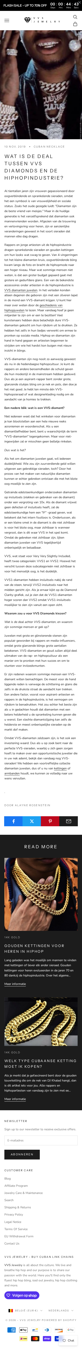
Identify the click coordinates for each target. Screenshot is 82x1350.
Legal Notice (12, 1222)
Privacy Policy (13, 1214)
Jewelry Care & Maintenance (23, 1193)
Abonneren (22, 1154)
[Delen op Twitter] (32, 821)
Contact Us (11, 1243)
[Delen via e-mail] (68, 821)
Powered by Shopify (59, 1320)
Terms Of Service (16, 1229)
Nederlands (59, 1310)
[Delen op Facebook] (13, 821)
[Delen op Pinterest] (50, 821)
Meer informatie (15, 984)
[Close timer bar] (79, 2)
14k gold (12, 937)
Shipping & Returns (17, 1207)
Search (9, 1200)
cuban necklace (49, 146)
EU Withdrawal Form (18, 1236)
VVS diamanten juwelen (20, 290)
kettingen (60, 768)
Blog (7, 1179)
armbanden (12, 773)
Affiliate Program (16, 1186)
